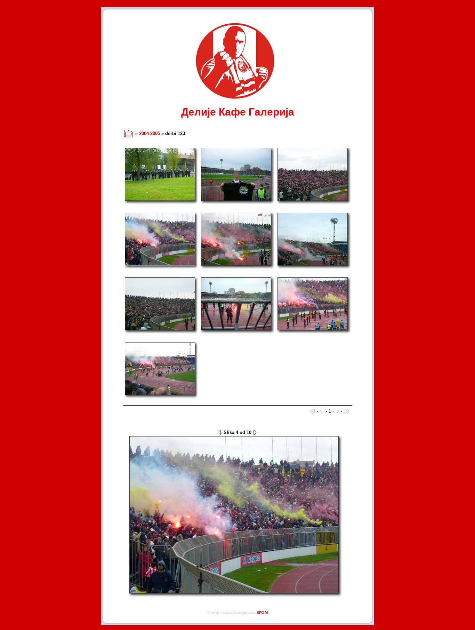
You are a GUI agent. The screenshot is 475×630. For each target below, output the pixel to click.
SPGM (262, 613)
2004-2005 (149, 133)
